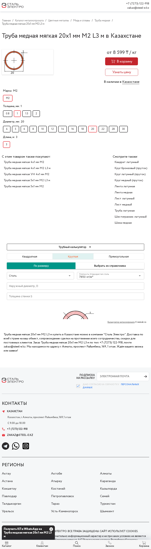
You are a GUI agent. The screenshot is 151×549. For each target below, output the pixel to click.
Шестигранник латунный (131, 217)
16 (72, 129)
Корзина (144, 546)
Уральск (8, 511)
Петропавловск (62, 496)
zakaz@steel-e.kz (138, 8)
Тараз (55, 503)
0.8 (7, 114)
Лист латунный (124, 198)
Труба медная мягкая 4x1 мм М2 (24, 162)
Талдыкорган (11, 503)
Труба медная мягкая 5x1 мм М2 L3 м (27, 180)
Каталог (6, 546)
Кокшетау (9, 488)
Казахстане (130, 81)
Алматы (106, 473)
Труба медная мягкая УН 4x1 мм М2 (26, 174)
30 (123, 129)
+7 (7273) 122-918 (137, 3)
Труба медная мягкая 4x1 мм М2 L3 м (27, 168)
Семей (104, 496)
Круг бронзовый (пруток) (131, 168)
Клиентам (42, 546)
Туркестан (107, 503)
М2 (8, 98)
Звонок (109, 546)
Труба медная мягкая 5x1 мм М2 (24, 186)
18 (82, 129)
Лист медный (123, 204)
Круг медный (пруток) (129, 180)
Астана (7, 481)
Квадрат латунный (127, 162)
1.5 (26, 114)
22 (102, 129)
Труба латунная (125, 211)
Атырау (56, 481)
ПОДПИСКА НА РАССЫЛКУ (85, 377)
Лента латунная (125, 186)
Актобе (56, 473)
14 (62, 129)
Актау (6, 473)
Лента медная (123, 192)
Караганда (108, 481)
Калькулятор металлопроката (121, 322)
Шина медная (123, 223)
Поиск (77, 546)
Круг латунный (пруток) (130, 174)
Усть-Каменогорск (64, 511)
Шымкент (107, 511)
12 (52, 129)
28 (113, 129)
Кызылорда (108, 488)
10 (42, 129)
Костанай (58, 488)
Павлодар (9, 496)
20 (92, 129)
